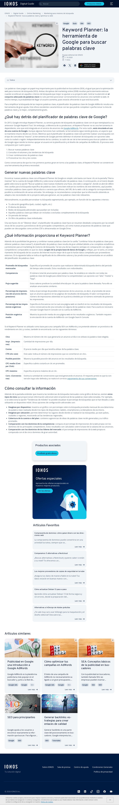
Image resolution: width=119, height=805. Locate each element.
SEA (81, 23)
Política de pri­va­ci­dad (103, 771)
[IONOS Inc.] (18, 766)
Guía (74, 23)
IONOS (7, 13)
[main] (59, 262)
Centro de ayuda (81, 767)
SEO (88, 23)
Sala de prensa (63, 767)
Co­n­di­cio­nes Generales (102, 767)
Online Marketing (34, 13)
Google (66, 23)
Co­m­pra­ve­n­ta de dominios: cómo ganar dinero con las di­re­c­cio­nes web (59, 534)
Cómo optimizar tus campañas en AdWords (58, 663)
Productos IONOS (94, 4)
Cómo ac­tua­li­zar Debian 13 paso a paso (50, 589)
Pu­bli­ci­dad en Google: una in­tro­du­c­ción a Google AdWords (20, 665)
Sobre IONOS (48, 767)
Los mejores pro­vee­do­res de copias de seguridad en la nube (59, 571)
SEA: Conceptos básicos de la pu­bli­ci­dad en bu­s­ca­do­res (95, 665)
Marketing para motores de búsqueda (59, 13)
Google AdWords (71, 128)
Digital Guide (18, 13)
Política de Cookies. (47, 802)
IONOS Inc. (15, 791)
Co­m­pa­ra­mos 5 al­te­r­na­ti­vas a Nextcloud (51, 553)
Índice (12, 80)
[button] (59, 492)
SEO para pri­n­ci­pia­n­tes (21, 717)
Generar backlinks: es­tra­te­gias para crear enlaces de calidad (57, 720)
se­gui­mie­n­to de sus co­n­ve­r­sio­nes (82, 378)
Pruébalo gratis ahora (46, 453)
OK (110, 800)
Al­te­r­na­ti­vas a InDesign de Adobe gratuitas (52, 608)
